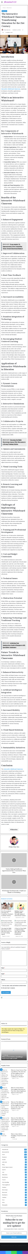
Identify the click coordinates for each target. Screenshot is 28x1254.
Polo (3, 1202)
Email (3, 973)
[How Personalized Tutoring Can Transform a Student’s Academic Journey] (7, 906)
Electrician (4, 1189)
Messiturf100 (5, 1152)
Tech (3, 1154)
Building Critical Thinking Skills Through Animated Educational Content (20, 913)
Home (4, 7)
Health (4, 1159)
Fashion (4, 1187)
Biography (4, 1205)
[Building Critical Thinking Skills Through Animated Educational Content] (21, 906)
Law (3, 1172)
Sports (4, 1169)
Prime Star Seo (7, 29)
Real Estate (5, 1177)
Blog (3, 1164)
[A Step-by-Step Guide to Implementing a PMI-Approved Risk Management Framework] (21, 923)
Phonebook (5, 1149)
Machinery (4, 1194)
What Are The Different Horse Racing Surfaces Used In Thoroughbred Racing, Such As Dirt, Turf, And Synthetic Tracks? (18, 1105)
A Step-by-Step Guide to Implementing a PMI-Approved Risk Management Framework (20, 931)
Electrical (4, 1192)
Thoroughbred (6, 1184)
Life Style (4, 1162)
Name (3, 967)
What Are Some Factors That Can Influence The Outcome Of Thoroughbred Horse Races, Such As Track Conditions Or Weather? (18, 1073)
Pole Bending (5, 1182)
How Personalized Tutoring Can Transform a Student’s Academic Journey (7, 913)
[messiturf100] (10, 2)
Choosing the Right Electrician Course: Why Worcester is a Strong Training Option (6, 931)
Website (3, 979)
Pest (3, 1200)
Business (4, 1157)
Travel (3, 1179)
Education (9, 7)
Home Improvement (7, 1167)
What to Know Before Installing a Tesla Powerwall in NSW (18, 1135)
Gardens (4, 1197)
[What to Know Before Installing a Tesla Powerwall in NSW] (5, 1136)
